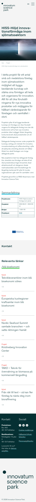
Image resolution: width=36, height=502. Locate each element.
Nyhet (4, 275)
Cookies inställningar (26, 430)
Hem (3, 63)
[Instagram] (23, 425)
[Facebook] (20, 425)
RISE (20, 213)
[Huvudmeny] (32, 4)
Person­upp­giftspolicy (26, 441)
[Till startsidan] (8, 7)
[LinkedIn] (27, 425)
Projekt (8, 63)
